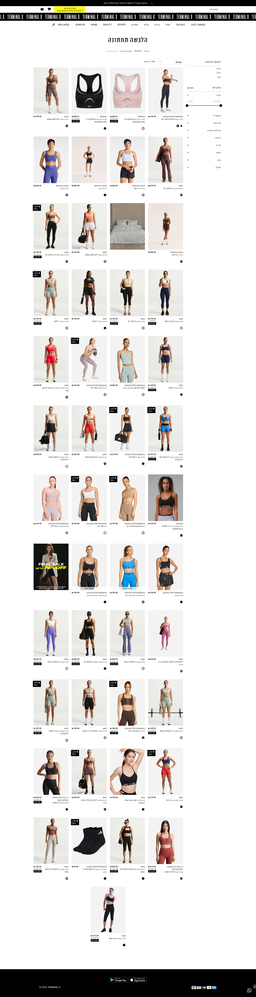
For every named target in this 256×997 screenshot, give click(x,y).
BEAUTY (107, 24)
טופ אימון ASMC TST (61, 803)
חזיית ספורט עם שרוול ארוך (135, 595)
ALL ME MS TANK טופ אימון (134, 388)
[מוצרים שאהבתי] (49, 9)
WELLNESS (63, 24)
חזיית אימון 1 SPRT (99, 321)
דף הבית (147, 51)
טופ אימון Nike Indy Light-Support (135, 801)
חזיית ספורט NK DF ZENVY (134, 662)
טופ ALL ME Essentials (136, 526)
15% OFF (114, 733)
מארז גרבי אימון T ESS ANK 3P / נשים (94, 870)
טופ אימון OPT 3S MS (136, 731)
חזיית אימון (103, 188)
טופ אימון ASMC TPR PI (174, 872)
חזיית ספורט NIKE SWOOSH (96, 457)
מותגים (135, 24)
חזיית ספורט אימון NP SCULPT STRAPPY (171, 458)
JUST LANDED (198, 24)
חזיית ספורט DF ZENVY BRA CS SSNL (132, 870)
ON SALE (180, 24)
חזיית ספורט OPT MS (99, 388)
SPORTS (121, 24)
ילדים (146, 24)
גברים (157, 24)
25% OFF (37, 257)
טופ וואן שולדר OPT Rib (60, 526)
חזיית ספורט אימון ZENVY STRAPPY (59, 732)
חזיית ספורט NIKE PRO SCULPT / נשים (94, 801)
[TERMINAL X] (128, 17)
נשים (168, 24)
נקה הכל (190, 87)
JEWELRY (80, 24)
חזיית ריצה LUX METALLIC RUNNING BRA (134, 120)
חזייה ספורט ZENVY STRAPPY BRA (57, 870)
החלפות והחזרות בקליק (70, 8)
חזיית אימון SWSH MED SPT (58, 119)
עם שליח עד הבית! (70, 10)
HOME (94, 24)
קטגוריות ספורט (126, 51)
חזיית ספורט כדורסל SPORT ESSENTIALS (172, 527)
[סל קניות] (42, 9)
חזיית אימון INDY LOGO (174, 321)
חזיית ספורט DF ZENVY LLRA (95, 662)
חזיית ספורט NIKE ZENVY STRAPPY (59, 458)
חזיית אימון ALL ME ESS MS (172, 119)
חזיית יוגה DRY (139, 188)
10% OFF (114, 121)
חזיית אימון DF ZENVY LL (173, 188)
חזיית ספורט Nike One (117, 938)
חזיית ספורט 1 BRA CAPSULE (171, 731)
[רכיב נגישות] (254, 986)
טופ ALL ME (102, 526)
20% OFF (152, 871)
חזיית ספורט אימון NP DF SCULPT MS (55, 389)
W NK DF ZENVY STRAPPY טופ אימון (170, 663)
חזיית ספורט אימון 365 (174, 800)
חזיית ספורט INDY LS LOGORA (95, 731)
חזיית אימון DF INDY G (136, 321)
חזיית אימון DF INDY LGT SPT (57, 255)
